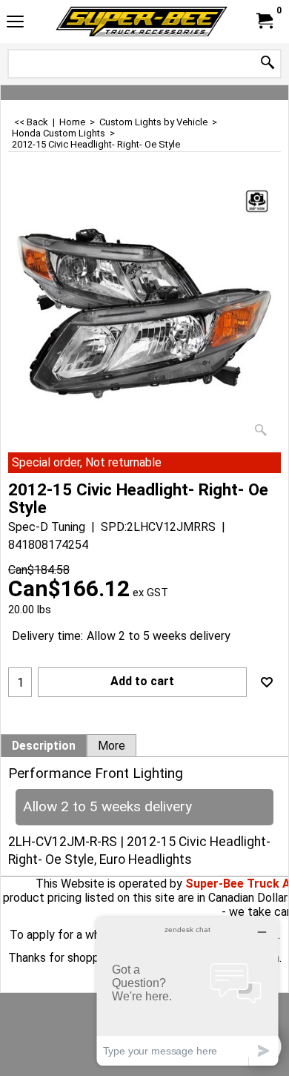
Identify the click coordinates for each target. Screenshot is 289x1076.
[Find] (267, 63)
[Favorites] (267, 682)
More (111, 746)
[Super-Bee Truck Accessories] (141, 21)
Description (44, 746)
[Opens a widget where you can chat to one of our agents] (187, 991)
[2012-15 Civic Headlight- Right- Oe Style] (144, 314)
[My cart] (264, 21)
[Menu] (15, 23)
